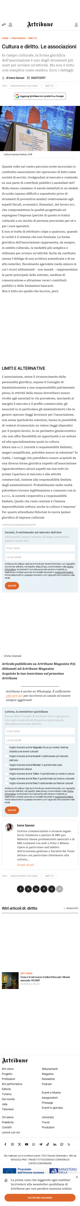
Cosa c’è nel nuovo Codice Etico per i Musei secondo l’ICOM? (45, 979)
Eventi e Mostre (51, 1092)
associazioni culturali (24, 85)
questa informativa (64, 572)
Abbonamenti (50, 1069)
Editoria (6, 1089)
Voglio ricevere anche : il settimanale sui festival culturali (41, 783)
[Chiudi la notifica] (77, 1177)
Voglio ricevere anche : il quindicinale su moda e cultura (41, 773)
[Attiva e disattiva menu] (4, 24)
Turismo (7, 1094)
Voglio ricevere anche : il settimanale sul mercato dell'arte (38, 758)
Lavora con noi (11, 1132)
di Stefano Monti (30, 984)
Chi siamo (8, 1117)
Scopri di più (25, 864)
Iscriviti (12, 585)
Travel (45, 1122)
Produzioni (48, 1127)
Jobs (4, 1104)
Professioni (18, 38)
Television (8, 1109)
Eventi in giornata (52, 1107)
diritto (49, 85)
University (48, 1117)
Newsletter (48, 1079)
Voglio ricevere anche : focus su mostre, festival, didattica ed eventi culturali (39, 749)
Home (5, 38)
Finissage (47, 1102)
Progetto (7, 1074)
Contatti (7, 1127)
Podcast (47, 1084)
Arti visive (26, 973)
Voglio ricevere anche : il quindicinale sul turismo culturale (41, 778)
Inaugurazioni (50, 1097)
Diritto (32, 38)
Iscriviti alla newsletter (40, 1197)
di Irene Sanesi (15, 78)
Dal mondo (8, 1099)
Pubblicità (8, 1122)
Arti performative (12, 1084)
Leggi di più (72, 908)
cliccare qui (14, 695)
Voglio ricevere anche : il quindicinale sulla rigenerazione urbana (35, 766)
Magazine (48, 1074)
